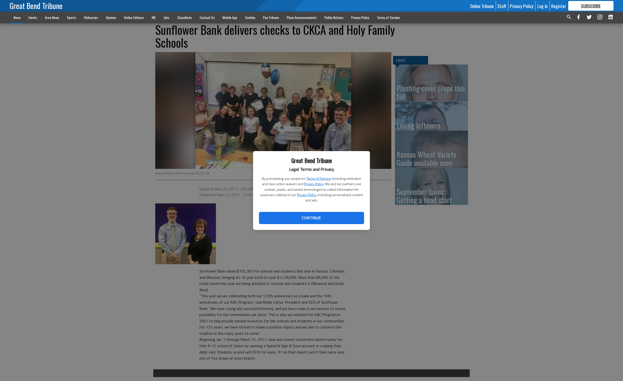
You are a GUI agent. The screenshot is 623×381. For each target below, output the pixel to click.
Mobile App (229, 17)
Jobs (166, 17)
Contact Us (207, 17)
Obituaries (91, 17)
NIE (154, 17)
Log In (542, 6)
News (17, 17)
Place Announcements (302, 17)
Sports (71, 17)
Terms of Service (319, 178)
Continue (311, 218)
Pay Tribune (271, 17)
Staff (501, 6)
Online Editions (134, 17)
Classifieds (184, 17)
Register (558, 6)
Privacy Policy (313, 183)
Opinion (111, 17)
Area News (52, 17)
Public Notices (333, 17)
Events (32, 17)
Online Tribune (482, 6)
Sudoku (250, 17)
